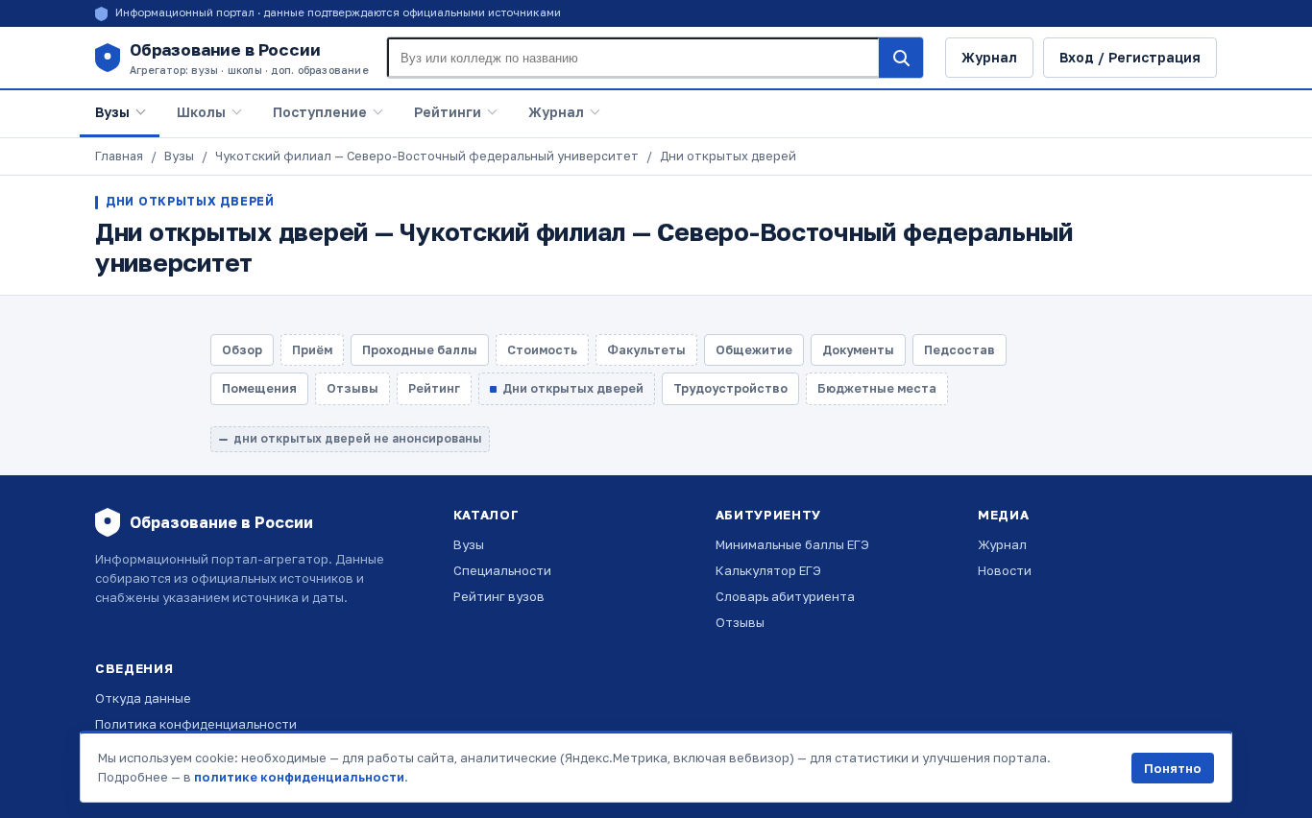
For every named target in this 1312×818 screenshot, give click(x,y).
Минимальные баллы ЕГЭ (792, 544)
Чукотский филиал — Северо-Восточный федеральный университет (427, 156)
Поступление (320, 112)
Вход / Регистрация (1130, 57)
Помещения (259, 388)
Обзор (242, 350)
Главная (119, 156)
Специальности (502, 570)
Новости (1005, 570)
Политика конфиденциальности (196, 724)
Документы (858, 350)
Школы (201, 112)
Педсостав (959, 350)
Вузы (112, 112)
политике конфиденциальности (299, 776)
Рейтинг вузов (499, 596)
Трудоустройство (730, 388)
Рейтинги (447, 112)
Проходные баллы (419, 350)
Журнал (989, 57)
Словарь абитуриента (785, 596)
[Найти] (901, 57)
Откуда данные (143, 698)
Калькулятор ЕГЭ (768, 570)
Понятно (1173, 768)
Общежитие (754, 350)
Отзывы (740, 622)
